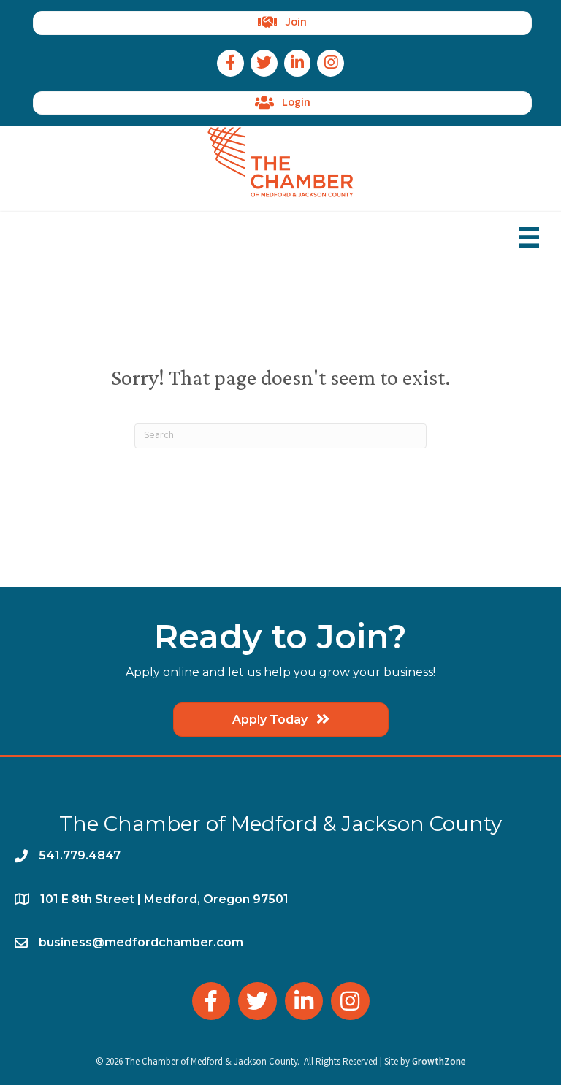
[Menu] (529, 237)
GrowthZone (439, 1063)
